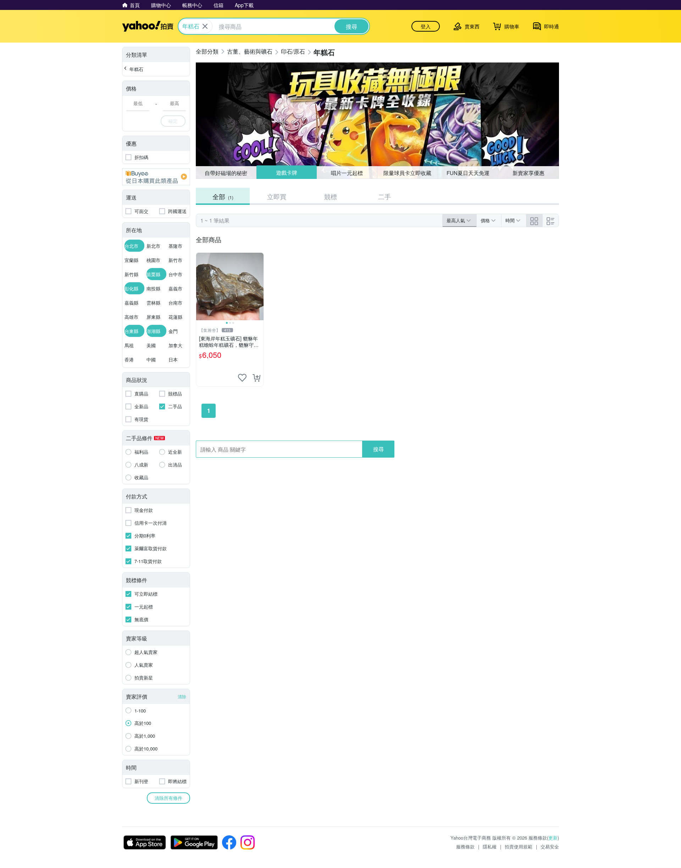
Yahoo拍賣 (147, 26)
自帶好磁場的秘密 (226, 172)
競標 (330, 196)
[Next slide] (259, 286)
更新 (553, 837)
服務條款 (465, 846)
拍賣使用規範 (518, 846)
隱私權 (490, 846)
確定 (173, 121)
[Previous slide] (200, 286)
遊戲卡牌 (286, 172)
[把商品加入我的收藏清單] (242, 377)
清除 (182, 696)
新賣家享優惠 (528, 172)
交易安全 (550, 846)
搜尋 (378, 449)
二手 (384, 196)
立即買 (276, 196)
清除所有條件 (168, 798)
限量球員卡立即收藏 (407, 172)
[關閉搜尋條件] (205, 26)
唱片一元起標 (347, 172)
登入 (426, 26)
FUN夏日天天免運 (468, 172)
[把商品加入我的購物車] (256, 377)
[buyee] (156, 176)
